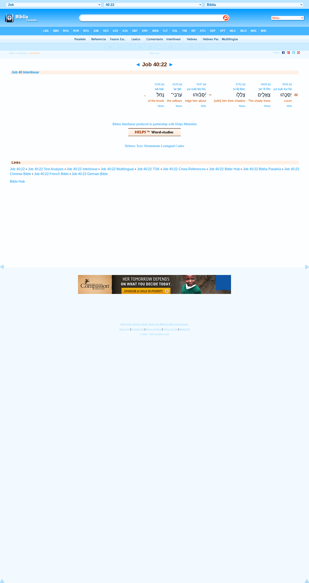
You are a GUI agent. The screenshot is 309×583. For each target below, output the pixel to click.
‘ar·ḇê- (177, 89)
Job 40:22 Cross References (184, 169)
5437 (199, 84)
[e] (290, 84)
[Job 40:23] (303, 276)
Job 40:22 (17, 169)
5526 (285, 84)
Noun (267, 106)
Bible (11, 53)
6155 (175, 84)
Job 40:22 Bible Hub (224, 169)
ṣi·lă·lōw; (239, 89)
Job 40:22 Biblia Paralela (262, 169)
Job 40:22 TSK (148, 169)
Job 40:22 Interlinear (82, 169)
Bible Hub (17, 181)
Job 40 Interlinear (25, 72)
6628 (264, 84)
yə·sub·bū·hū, (196, 89)
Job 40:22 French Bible (51, 174)
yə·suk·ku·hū (282, 89)
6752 (239, 84)
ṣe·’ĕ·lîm (265, 89)
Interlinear (22, 53)
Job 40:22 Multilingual (117, 169)
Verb (289, 106)
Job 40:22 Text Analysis (45, 169)
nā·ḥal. (159, 89)
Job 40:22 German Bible (90, 174)
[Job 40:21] (5, 276)
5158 (158, 84)
